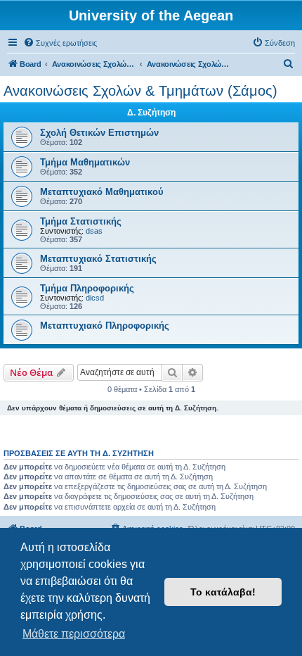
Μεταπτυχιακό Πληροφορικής (104, 325)
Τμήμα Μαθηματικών (85, 162)
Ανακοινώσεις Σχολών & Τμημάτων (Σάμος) (140, 91)
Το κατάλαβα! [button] (223, 592)
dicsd (95, 298)
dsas (94, 231)
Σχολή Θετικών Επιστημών (99, 132)
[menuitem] (60, 42)
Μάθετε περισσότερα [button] (73, 634)
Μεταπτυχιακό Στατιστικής (98, 258)
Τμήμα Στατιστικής (81, 221)
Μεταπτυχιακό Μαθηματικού (102, 192)
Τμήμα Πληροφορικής (87, 288)
